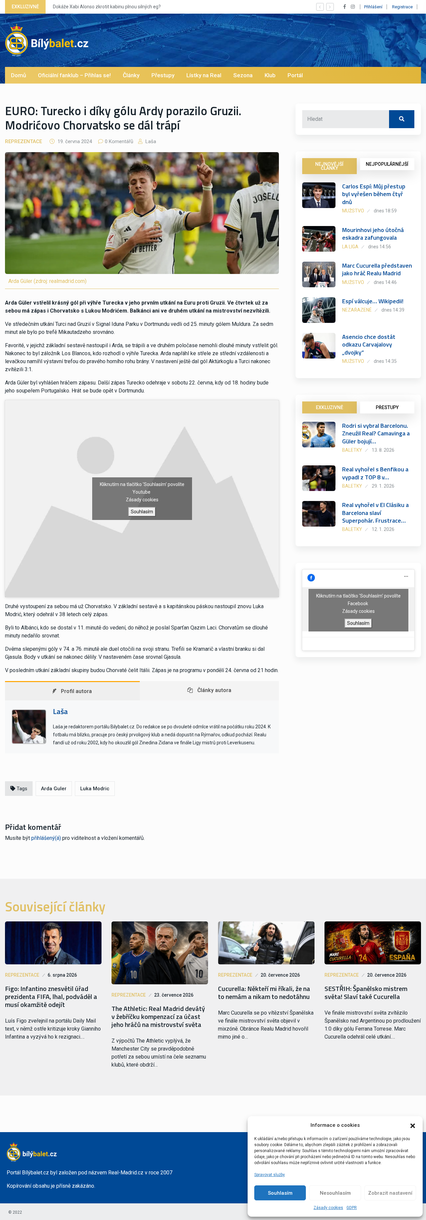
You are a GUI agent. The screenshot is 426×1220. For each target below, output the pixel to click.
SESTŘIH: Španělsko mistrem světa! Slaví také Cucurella (365, 993)
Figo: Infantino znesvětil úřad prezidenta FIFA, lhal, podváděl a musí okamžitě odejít (51, 997)
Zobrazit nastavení (390, 1193)
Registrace (402, 6)
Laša (150, 141)
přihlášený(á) (46, 838)
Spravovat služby (269, 1174)
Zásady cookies (328, 1207)
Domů (18, 75)
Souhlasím (280, 1193)
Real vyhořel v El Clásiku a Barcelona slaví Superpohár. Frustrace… (375, 512)
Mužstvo (353, 210)
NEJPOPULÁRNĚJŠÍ (387, 164)
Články (131, 75)
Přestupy (162, 75)
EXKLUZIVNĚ (329, 407)
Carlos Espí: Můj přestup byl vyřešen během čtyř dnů (373, 194)
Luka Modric (94, 789)
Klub (270, 75)
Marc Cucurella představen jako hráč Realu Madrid (377, 269)
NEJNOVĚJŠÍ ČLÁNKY (329, 166)
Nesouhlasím (335, 1193)
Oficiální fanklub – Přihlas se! (74, 75)
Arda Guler (54, 789)
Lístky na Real (203, 75)
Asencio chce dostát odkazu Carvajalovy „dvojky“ (368, 344)
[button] (412, 1125)
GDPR (351, 1207)
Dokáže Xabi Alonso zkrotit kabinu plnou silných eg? (107, 6)
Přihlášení (373, 6)
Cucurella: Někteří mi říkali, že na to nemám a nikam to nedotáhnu (264, 993)
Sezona (243, 75)
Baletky (352, 450)
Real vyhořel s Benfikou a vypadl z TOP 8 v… (375, 473)
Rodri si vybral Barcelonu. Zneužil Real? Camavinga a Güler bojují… (376, 433)
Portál (295, 75)
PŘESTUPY (387, 407)
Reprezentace (23, 141)
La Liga (350, 246)
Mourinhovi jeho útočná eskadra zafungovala (373, 233)
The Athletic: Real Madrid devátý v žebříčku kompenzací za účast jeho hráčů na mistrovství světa (158, 1017)
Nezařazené (357, 310)
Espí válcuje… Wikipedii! (372, 301)
